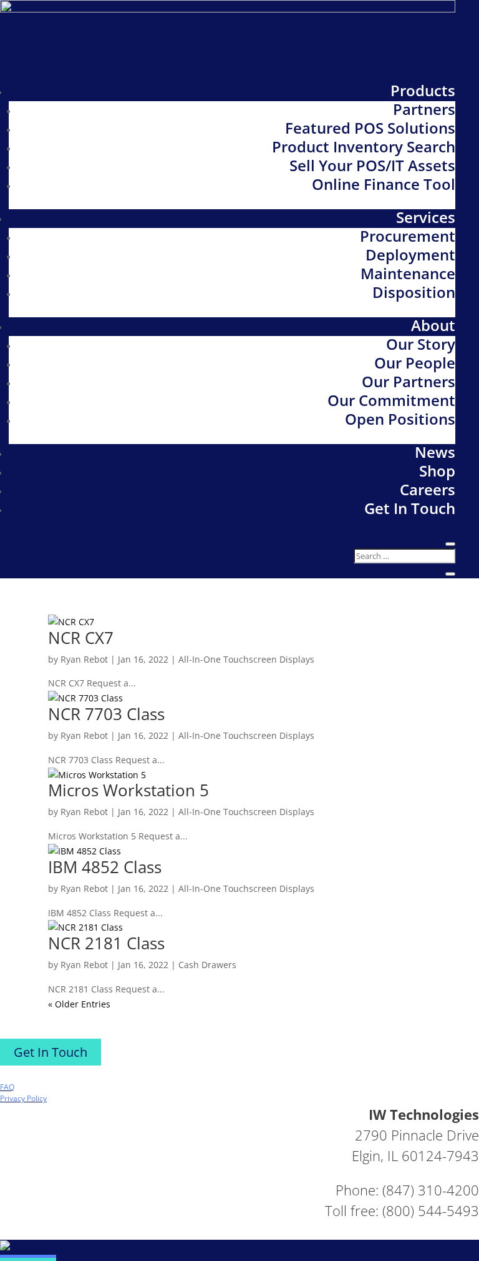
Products (422, 90)
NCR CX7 (81, 637)
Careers (427, 489)
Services (425, 217)
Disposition (413, 292)
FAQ (7, 1087)
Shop (437, 470)
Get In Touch (409, 508)
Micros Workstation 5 (128, 790)
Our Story (420, 344)
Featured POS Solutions (370, 127)
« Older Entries (79, 1004)
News (435, 452)
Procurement (407, 235)
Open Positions (400, 418)
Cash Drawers (207, 965)
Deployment (410, 254)
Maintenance (407, 273)
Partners (424, 109)
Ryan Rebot (84, 659)
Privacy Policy (23, 1098)
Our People (414, 362)
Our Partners (408, 381)
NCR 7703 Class (106, 714)
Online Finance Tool (383, 184)
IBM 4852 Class (105, 867)
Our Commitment (391, 400)
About (433, 325)
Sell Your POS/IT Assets (372, 165)
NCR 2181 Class (106, 943)
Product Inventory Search (363, 146)
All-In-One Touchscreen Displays (246, 659)
